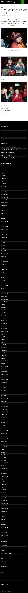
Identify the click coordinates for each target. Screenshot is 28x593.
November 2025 (4, 197)
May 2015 (3, 519)
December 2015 (4, 500)
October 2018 (4, 409)
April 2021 (3, 344)
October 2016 (4, 473)
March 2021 (3, 347)
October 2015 (4, 505)
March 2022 (3, 315)
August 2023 (4, 269)
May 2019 (3, 390)
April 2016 (3, 489)
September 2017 (4, 444)
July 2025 (3, 207)
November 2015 (4, 503)
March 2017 (3, 460)
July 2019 (3, 385)
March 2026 (3, 186)
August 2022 (4, 301)
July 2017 (3, 449)
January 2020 (4, 369)
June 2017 (3, 452)
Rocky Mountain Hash (6, 553)
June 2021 (3, 339)
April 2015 (3, 522)
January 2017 (4, 465)
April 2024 (3, 248)
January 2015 (4, 530)
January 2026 (4, 191)
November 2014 (4, 535)
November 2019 (4, 374)
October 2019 (4, 377)
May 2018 (3, 422)
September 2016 (4, 476)
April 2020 (3, 360)
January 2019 (4, 401)
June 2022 (3, 307)
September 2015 (4, 508)
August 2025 (4, 205)
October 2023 (4, 264)
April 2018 (3, 425)
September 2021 (4, 331)
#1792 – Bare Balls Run (6, 115)
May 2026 (3, 181)
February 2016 (4, 495)
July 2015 (3, 513)
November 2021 (4, 326)
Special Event (4, 566)
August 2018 (4, 414)
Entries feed (3, 579)
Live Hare (3, 550)
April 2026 (3, 183)
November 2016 (4, 471)
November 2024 (4, 229)
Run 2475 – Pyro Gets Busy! (7, 152)
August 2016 (4, 479)
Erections (3, 547)
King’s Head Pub (9, 21)
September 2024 (4, 234)
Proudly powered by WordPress (7, 591)
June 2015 (3, 516)
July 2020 (3, 352)
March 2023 (3, 283)
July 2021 (3, 336)
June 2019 (3, 387)
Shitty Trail (3, 561)
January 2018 (4, 433)
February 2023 (4, 285)
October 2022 (4, 296)
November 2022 (4, 293)
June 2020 (3, 355)
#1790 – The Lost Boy (6, 109)
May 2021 (3, 342)
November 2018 (4, 406)
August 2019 (4, 382)
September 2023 (4, 267)
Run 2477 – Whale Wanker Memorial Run (10, 147)
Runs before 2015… (5, 126)
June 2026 (3, 178)
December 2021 (4, 323)
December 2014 (4, 532)
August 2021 (4, 334)
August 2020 (4, 350)
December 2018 (4, 403)
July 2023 (3, 272)
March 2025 (3, 218)
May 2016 (3, 487)
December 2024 (4, 226)
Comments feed (4, 581)
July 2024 (3, 240)
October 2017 (4, 441)
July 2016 (3, 481)
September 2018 (4, 411)
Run (2, 7)
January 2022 (4, 320)
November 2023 (4, 261)
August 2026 (4, 173)
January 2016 (4, 497)
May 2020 (3, 358)
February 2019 (4, 398)
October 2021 (4, 328)
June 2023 (3, 275)
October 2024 (4, 232)
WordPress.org (4, 584)
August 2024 (4, 237)
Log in (2, 576)
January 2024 (4, 256)
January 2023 (4, 288)
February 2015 (4, 527)
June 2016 (3, 484)
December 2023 (4, 258)
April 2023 (3, 280)
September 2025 (4, 202)
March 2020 (3, 363)
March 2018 (3, 428)
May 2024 (3, 245)
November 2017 (4, 438)
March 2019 (3, 395)
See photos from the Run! (14, 50)
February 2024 (4, 253)
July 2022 (3, 304)
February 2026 (4, 189)
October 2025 (4, 199)
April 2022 (3, 312)
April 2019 (3, 393)
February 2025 (4, 221)
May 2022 (3, 309)
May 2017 (3, 454)
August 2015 (4, 511)
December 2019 (4, 371)
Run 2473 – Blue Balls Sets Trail (8, 157)
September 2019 (4, 379)
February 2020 (4, 366)
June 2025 (3, 210)
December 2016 (4, 468)
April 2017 (3, 457)
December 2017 (4, 436)
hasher (9, 15)
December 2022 (4, 291)
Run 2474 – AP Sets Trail (6, 155)
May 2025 (3, 213)
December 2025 (4, 194)
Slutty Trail (3, 564)
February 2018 (4, 430)
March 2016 (3, 492)
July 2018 (3, 417)
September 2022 (4, 299)
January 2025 (4, 224)
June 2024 (3, 242)
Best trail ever (4, 545)
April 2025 (3, 216)
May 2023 (3, 277)
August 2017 (4, 446)
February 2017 (4, 462)
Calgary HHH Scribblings (8, 2)
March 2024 (3, 250)
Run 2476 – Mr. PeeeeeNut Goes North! (10, 149)
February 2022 (4, 318)
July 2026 (3, 175)
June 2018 (3, 420)
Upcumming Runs (5, 129)
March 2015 (3, 524)
